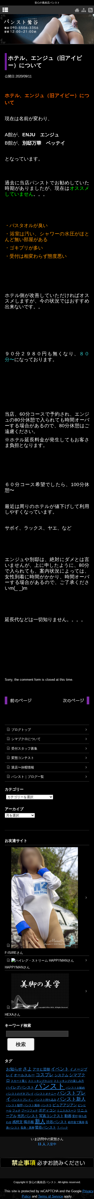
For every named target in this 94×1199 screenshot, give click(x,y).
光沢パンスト (27, 1116)
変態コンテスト (22, 758)
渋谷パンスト (56, 1122)
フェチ (16, 1110)
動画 (67, 1116)
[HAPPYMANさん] (47, 960)
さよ (27, 1069)
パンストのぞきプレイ (20, 1093)
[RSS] (90, 10)
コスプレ (45, 1074)
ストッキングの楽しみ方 (69, 1080)
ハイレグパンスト (20, 1087)
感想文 (17, 1122)
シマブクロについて (26, 739)
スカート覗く (19, 1080)
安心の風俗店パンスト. (43, 1182)
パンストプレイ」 (23, 1099)
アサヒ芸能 (41, 1069)
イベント (60, 1069)
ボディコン (47, 1110)
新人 (40, 1121)
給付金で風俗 (76, 1122)
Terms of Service (50, 1196)
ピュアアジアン (64, 1105)
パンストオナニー (45, 1093)
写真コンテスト (51, 1116)
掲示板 (29, 1122)
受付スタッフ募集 (24, 748)
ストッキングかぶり (40, 1080)
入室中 (47, 1144)
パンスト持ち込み (45, 1099)
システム (61, 1075)
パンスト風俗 (31, 1105)
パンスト (50, 1086)
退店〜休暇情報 (22, 767)
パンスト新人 (71, 1099)
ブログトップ (21, 730)
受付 (75, 1116)
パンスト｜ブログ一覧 (27, 777)
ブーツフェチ (29, 1110)
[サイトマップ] (83, 10)
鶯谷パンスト (45, 1127)
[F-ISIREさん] (47, 897)
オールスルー (24, 1075)
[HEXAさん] (47, 991)
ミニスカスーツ (66, 1110)
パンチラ (46, 1105)
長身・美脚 (27, 1127)
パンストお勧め (75, 1087)
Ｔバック (62, 1127)
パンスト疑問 (14, 1105)
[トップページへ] (77, 10)
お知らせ (14, 1069)
